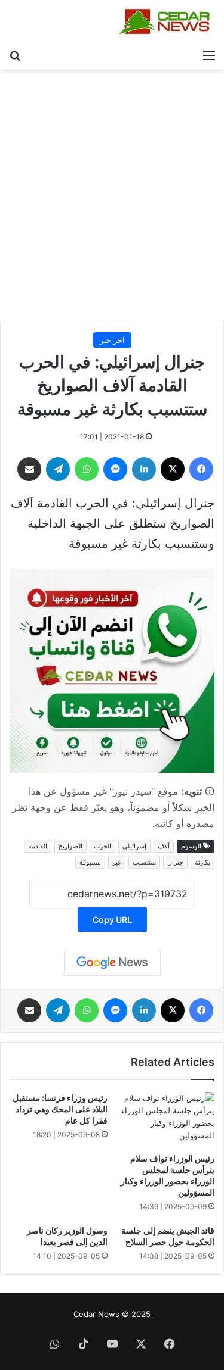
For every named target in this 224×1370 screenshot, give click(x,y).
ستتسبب (144, 862)
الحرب (102, 846)
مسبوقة (90, 862)
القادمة (37, 846)
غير (116, 862)
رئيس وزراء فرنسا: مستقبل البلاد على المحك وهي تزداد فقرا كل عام (60, 1109)
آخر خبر (112, 340)
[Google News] (112, 963)
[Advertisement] (112, 199)
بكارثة (202, 862)
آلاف (164, 846)
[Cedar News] (167, 21)
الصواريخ (70, 846)
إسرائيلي (134, 846)
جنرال (175, 862)
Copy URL (112, 920)
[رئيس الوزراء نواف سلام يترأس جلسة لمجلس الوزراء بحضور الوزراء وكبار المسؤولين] (166, 1119)
